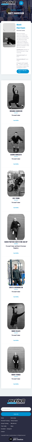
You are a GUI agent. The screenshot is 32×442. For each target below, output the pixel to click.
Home (2, 418)
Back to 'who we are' (22, 71)
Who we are (13, 423)
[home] (10, 3)
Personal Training (5, 420)
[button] (21, 3)
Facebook (3, 428)
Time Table (3, 426)
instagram (9, 428)
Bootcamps (13, 418)
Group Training (4, 423)
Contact (3, 431)
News (12, 426)
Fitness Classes (14, 420)
